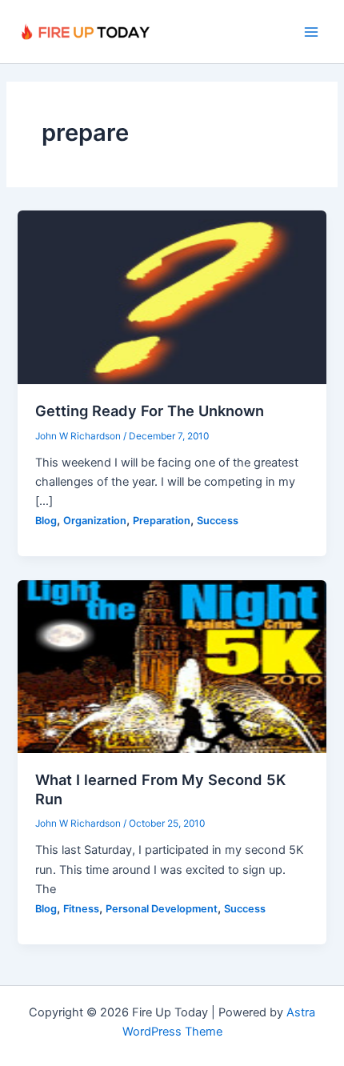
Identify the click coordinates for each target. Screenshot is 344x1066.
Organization (94, 521)
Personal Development (162, 909)
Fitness (81, 909)
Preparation (161, 521)
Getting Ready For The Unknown (149, 410)
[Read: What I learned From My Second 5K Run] (172, 666)
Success (217, 521)
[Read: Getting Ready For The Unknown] (172, 297)
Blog (46, 521)
